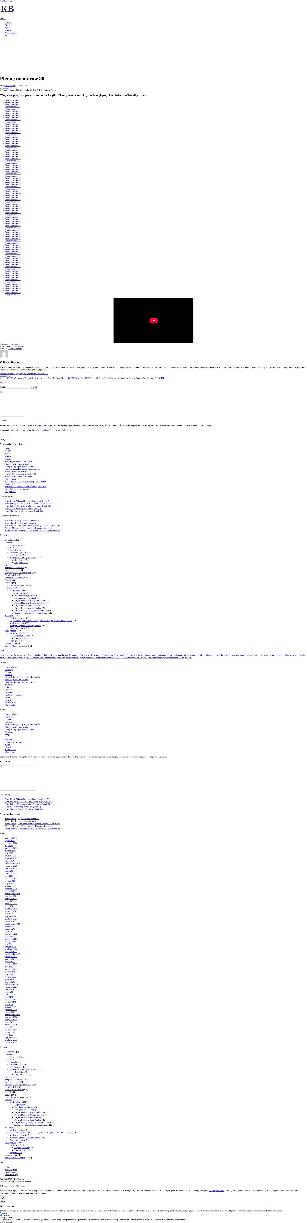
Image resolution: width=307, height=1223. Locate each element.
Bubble (17, 560)
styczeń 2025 (10, 886)
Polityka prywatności (14, 695)
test (149, 657)
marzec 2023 (10, 941)
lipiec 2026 (10, 840)
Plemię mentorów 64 (13, 236)
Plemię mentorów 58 (13, 223)
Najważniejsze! (11, 33)
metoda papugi (195, 655)
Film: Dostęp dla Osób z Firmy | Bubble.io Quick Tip (28, 503)
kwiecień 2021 (11, 999)
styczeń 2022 (10, 977)
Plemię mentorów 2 (12, 102)
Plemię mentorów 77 (13, 265)
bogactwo (9, 655)
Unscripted (156, 657)
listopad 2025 (11, 861)
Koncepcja (9, 565)
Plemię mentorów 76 (13, 262)
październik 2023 (12, 924)
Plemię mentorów (15, 349)
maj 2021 (9, 997)
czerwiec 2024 (11, 903)
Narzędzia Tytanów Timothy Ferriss (25, 625)
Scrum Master (11, 530)
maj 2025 (9, 876)
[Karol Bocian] (7, 16)
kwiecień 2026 (11, 848)
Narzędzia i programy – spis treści (20, 466)
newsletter (241, 655)
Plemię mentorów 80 (13, 271)
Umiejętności (10, 630)
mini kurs (221, 655)
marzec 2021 (10, 1002)
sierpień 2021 (11, 989)
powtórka (61, 657)
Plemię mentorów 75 (13, 260)
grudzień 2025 (11, 858)
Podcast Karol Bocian (14, 577)
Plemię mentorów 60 (13, 228)
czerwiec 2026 (11, 843)
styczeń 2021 (10, 1007)
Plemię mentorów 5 (12, 109)
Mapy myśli (10, 484)
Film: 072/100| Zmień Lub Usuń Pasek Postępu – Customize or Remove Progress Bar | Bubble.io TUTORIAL (123, 378)
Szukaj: (3, 387)
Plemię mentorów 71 (13, 252)
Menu (3, 18)
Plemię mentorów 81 (13, 273)
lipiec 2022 (10, 961)
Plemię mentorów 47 (13, 200)
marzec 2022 (10, 972)
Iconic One (4, 1181)
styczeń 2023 (10, 946)
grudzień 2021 (11, 979)
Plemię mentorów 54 (13, 215)
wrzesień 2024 (11, 896)
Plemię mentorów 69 (13, 247)
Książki (8, 459)
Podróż (8, 451)
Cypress (17, 555)
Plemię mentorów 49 (13, 204)
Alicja (7, 528)
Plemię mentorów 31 (13, 165)
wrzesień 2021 (11, 987)
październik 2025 (12, 863)
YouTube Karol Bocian (15, 646)
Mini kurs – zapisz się (24, 595)
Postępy (8, 583)
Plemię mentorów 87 (13, 286)
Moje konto (10, 705)
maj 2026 (9, 845)
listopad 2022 (11, 951)
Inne (7, 542)
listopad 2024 (11, 891)
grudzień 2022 (11, 949)
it (43, 655)
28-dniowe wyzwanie (19, 585)
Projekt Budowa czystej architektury (30, 600)
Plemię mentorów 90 (13, 293)
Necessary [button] (4, 1213)
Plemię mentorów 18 (13, 137)
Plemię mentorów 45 (13, 195)
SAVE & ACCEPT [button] (7, 1222)
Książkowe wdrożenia (14, 567)
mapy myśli (87, 655)
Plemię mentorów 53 (13, 213)
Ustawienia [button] (32, 1193)
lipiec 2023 (10, 931)
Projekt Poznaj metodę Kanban (18, 476)
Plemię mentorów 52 (13, 210)
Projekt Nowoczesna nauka (16, 471)
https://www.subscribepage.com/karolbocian (51, 430)
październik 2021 (12, 984)
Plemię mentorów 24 (13, 150)
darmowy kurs (20, 655)
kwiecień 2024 (11, 908)
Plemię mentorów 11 (12, 122)
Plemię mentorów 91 (13, 295)
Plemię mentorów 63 (13, 234)
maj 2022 (9, 967)
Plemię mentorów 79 (13, 269)
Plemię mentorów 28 (13, 159)
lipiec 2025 (10, 871)
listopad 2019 (11, 1042)
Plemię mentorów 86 (13, 284)
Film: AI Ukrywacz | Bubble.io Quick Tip (23, 508)
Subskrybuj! (13, 344)
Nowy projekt (19, 657)
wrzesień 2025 (11, 866)
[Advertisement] (153, 55)
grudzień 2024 (11, 888)
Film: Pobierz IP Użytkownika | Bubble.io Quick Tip (28, 506)
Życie (190, 657)
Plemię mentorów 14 (13, 128)
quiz (98, 657)
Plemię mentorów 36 (13, 176)
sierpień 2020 (11, 1019)
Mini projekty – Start (23, 598)
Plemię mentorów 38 (13, 180)
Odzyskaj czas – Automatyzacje (18, 489)
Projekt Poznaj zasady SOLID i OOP (21, 474)
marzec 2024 (10, 911)
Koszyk (8, 700)
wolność (165, 657)
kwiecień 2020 (11, 1030)
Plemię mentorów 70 (13, 249)
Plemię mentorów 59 (13, 226)
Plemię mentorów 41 (13, 187)
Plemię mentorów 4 (12, 107)
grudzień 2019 (11, 1040)
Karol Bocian (10, 86)
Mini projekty (16, 590)
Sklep (7, 697)
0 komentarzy (5, 88)
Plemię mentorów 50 (13, 206)
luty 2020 (9, 1035)
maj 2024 (9, 906)
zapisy (172, 657)
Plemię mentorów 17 (13, 135)
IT (6, 547)
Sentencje (9, 615)
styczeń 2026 (10, 856)
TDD (145, 657)
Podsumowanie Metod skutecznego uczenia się (25, 481)
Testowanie (14, 552)
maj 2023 (9, 936)
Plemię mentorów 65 (13, 239)
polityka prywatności (216, 1191)
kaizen (47, 655)
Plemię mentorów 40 (13, 185)
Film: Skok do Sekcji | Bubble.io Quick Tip (24, 511)
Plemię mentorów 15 (13, 130)
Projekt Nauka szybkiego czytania (29, 603)
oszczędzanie (50, 657)
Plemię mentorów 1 (12, 100)
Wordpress (29, 1181)
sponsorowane (16, 545)
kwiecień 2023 (11, 939)
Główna (8, 22)
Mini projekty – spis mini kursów (19, 461)
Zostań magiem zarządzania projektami (31, 613)
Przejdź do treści (6, 1)
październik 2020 (12, 1014)
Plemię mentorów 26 (13, 154)
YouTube (9, 28)
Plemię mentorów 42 (13, 189)
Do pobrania (10, 491)
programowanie (72, 657)
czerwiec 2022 (11, 964)
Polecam (8, 674)
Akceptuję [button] (42, 1193)
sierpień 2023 (11, 929)
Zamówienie (10, 702)
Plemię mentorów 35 (13, 174)
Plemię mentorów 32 (13, 167)
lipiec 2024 (10, 901)
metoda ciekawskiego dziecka (106, 655)
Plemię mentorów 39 (13, 182)
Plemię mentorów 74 (13, 258)
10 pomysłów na (21, 635)
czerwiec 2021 (11, 994)
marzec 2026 (10, 850)
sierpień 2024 (11, 898)
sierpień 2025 (11, 868)
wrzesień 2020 (11, 1017)
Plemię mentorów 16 (13, 133)
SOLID (118, 657)
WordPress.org (11, 1174)
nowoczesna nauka (255, 655)
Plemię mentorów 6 (12, 111)
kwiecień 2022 (11, 969)
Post (7, 580)
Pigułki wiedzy (11, 575)
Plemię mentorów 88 (13, 288)
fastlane (38, 655)
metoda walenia (209, 655)
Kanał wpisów (11, 1169)
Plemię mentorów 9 (12, 117)
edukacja (31, 655)
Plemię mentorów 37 (13, 178)
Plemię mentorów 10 (13, 120)
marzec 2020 (10, 1032)
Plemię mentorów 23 (13, 148)
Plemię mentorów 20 (13, 141)
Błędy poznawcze (17, 618)
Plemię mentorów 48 (13, 202)
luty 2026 (9, 853)
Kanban (53, 655)
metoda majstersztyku (161, 655)
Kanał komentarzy (13, 1172)
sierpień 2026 (11, 838)
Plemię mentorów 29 (13, 161)
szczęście (126, 657)
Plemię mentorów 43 (13, 191)
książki (68, 655)
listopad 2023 (11, 921)
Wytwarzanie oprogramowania (23, 557)
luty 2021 (9, 1004)
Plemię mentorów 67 (13, 243)
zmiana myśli (181, 657)
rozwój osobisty (107, 657)
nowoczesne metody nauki (275, 655)
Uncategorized (11, 643)
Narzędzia (14, 550)
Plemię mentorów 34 (13, 172)
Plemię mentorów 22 (13, 146)
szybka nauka (136, 657)
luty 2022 (9, 974)
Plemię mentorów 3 (12, 105)
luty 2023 (9, 944)
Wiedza (8, 30)
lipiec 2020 (10, 1022)
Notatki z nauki (11, 570)
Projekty (8, 588)
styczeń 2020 (10, 1037)
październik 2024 (12, 893)
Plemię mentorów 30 (13, 163)
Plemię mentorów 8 (12, 115)
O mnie (8, 672)
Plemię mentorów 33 (13, 169)
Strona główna (11, 667)
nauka (234, 655)
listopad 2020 (11, 1012)
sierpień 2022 (11, 959)
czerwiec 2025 (11, 873)
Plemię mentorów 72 (13, 254)
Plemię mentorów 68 (13, 245)
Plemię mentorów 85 (13, 282)
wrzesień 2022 (11, 956)
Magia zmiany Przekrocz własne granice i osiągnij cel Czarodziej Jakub (41, 620)
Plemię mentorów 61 (13, 230)
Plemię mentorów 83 (13, 277)
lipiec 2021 (10, 992)
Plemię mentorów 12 (13, 124)
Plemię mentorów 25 (13, 152)
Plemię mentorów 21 (13, 143)
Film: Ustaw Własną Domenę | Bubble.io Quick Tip (27, 501)
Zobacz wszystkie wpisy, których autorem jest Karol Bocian (24, 374)
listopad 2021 (11, 982)
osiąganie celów (37, 657)
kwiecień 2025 (11, 878)
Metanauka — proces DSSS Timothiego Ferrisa (25, 486)
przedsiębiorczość (87, 657)
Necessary (7, 1215)
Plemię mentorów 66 (13, 241)
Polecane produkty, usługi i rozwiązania (22, 469)
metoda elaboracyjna (129, 655)
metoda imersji (144, 655)
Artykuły (9, 669)
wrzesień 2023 (11, 926)
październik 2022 (12, 954)
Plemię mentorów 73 (13, 256)
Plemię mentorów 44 (13, 193)
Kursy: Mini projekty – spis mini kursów (22, 677)
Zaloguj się (10, 1167)
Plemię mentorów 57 (13, 221)
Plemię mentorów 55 (13, 217)
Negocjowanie (16, 641)
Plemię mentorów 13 (13, 126)
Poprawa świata (21, 638)
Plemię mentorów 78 (13, 267)
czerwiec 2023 (11, 934)
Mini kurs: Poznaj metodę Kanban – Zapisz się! (39, 525)
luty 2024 (9, 914)
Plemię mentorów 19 (13, 139)
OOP (28, 657)
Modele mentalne (17, 623)
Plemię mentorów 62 (13, 232)
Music (228, 655)
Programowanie (21, 562)
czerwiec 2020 (11, 1025)
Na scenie (9, 685)
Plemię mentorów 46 (13, 197)
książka (61, 655)
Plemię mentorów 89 (13, 290)
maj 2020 (9, 1027)
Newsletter (9, 692)
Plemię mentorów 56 (13, 219)
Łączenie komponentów (28, 520)
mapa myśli (77, 655)
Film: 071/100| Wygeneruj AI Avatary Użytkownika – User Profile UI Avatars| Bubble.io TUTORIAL (40, 378)
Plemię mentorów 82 (13, 275)
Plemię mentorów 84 (13, 280)
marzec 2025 (10, 881)
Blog (7, 25)
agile (2, 655)
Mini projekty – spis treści (16, 464)
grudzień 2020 (11, 1009)
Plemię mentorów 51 (13, 208)
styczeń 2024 (10, 916)
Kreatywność (10, 479)
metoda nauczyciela (179, 655)
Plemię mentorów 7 (12, 113)
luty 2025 (9, 883)
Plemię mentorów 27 (13, 156)
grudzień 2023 (11, 919)
